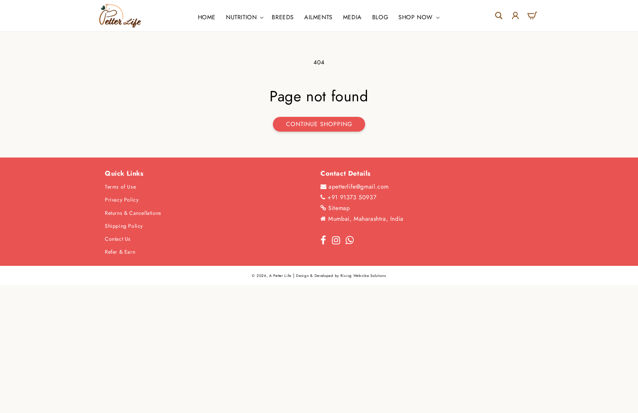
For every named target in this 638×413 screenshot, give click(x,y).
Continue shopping (319, 124)
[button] (244, 18)
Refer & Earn (120, 251)
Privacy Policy (121, 199)
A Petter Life (280, 275)
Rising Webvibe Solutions (363, 275)
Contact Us (118, 239)
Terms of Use (120, 186)
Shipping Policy (124, 226)
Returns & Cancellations (133, 213)
